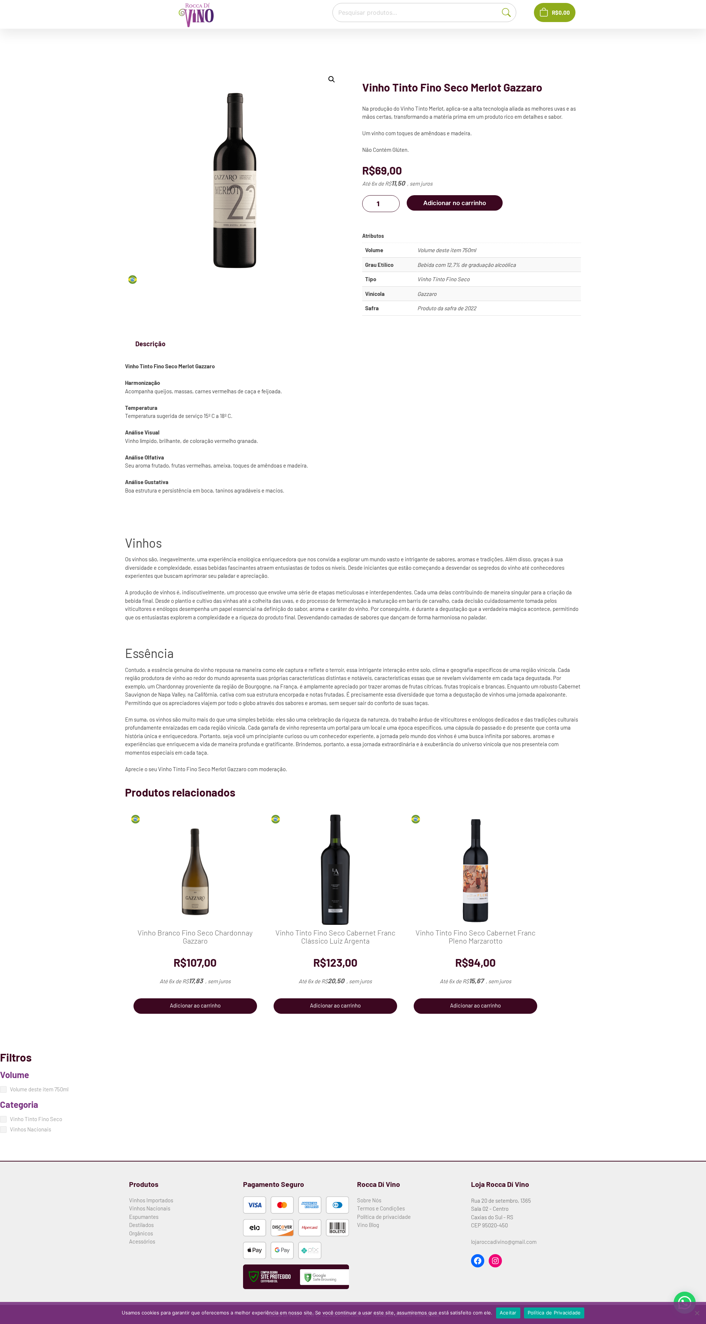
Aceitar (508, 1313)
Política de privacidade (384, 1216)
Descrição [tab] (150, 344)
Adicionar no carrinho (454, 203)
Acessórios (142, 1241)
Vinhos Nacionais (149, 1208)
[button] (331, 79)
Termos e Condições (381, 1208)
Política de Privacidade (554, 1313)
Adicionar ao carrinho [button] (195, 1005)
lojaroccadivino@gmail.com (503, 1241)
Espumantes (143, 1216)
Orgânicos (141, 1233)
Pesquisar (510, 11)
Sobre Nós (369, 1200)
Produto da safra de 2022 (446, 308)
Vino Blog (368, 1224)
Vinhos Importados (151, 1200)
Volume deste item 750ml (446, 250)
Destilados (141, 1224)
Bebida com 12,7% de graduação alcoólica (466, 264)
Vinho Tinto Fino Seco (443, 279)
